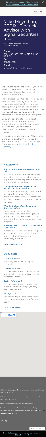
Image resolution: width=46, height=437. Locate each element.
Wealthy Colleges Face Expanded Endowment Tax (20, 207)
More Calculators (13, 308)
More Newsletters (13, 244)
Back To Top (36, 428)
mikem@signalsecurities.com (18, 68)
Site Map (4, 421)
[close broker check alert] (43, 2)
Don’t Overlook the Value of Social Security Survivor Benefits (20, 187)
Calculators (10, 253)
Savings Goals (10, 293)
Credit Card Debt (12, 258)
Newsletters (11, 164)
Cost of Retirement (13, 281)
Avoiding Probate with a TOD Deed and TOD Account (23, 227)
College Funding (12, 268)
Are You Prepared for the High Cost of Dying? (22, 170)
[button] (38, 11)
